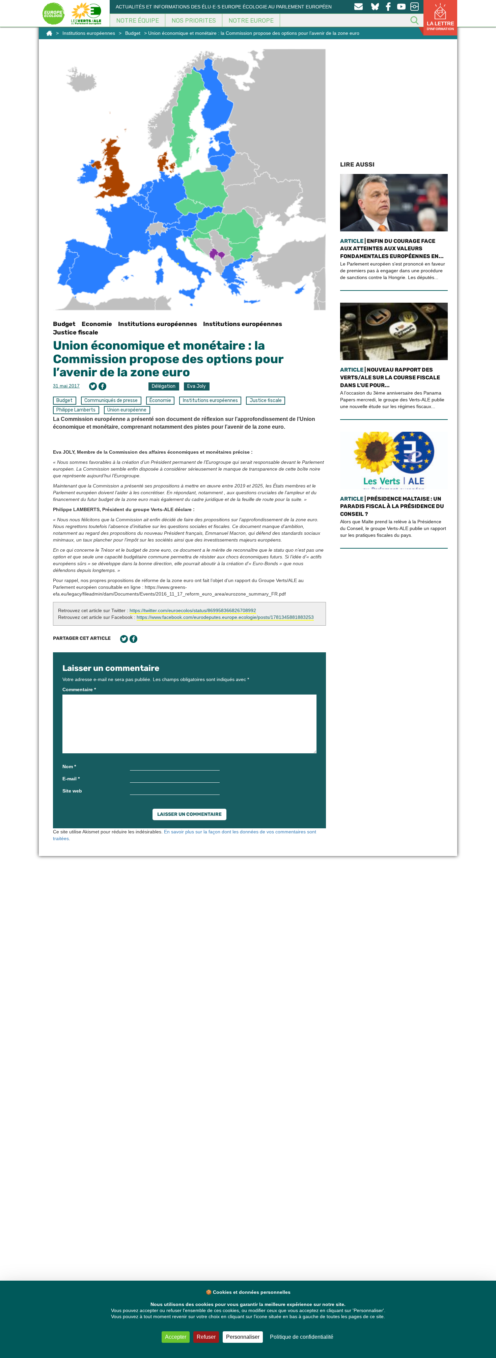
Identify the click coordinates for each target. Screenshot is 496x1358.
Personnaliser (242, 1337)
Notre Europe (251, 20)
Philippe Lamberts (75, 410)
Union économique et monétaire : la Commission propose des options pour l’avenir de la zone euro (168, 358)
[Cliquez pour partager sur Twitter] (93, 386)
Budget (132, 33)
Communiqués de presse (111, 400)
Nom (69, 766)
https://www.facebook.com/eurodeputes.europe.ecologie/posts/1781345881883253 (225, 617)
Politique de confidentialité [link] (301, 1337)
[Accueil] (49, 33)
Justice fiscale (75, 332)
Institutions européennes (88, 33)
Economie (97, 324)
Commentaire (79, 689)
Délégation (163, 386)
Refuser (206, 1337)
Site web (72, 791)
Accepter (175, 1337)
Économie (160, 400)
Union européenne (126, 410)
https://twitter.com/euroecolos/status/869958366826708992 (193, 610)
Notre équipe (137, 20)
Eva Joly (196, 386)
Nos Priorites (193, 20)
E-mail (71, 778)
